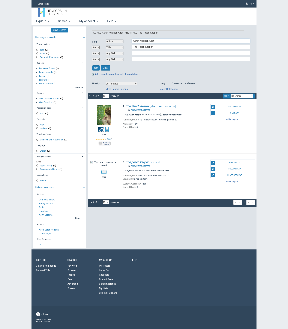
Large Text (43, 3)
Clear (105, 67)
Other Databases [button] (44, 239)
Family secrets (46, 72)
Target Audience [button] (44, 134)
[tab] (59, 37)
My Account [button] (87, 21)
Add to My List (232, 119)
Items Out (104, 270)
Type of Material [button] (44, 44)
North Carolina (46, 83)
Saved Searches (107, 283)
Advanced (73, 283)
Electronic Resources (50, 57)
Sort (226, 96)
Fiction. (42, 76)
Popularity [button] (41, 119)
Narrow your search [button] (45, 37)
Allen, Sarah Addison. (49, 98)
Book (42, 50)
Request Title (43, 270)
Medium (44, 128)
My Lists (103, 288)
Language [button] (41, 145)
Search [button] (63, 21)
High (42, 124)
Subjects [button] (40, 63)
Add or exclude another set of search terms (117, 74)
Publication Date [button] (44, 108)
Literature (44, 80)
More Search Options (117, 89)
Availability (234, 162)
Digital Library (46, 165)
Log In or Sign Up (108, 292)
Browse (72, 270)
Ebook (43, 53)
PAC (41, 245)
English (43, 151)
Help (133, 260)
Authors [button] (40, 93)
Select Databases (168, 89)
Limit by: (96, 83)
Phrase (71, 274)
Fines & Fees (106, 279)
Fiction (43, 180)
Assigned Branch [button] (44, 156)
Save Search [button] (59, 30)
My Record (104, 265)
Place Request (234, 175)
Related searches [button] (44, 187)
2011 (42, 113)
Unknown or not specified (52, 139)
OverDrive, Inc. (46, 102)
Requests (104, 274)
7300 (109, 139)
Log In (251, 3)
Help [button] (110, 21)
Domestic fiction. (47, 68)
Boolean (72, 288)
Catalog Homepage (46, 265)
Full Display (234, 107)
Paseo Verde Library (49, 169)
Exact (70, 279)
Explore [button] (41, 21)
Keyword (72, 265)
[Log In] (247, 3)
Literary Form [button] (42, 175)
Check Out (235, 113)
